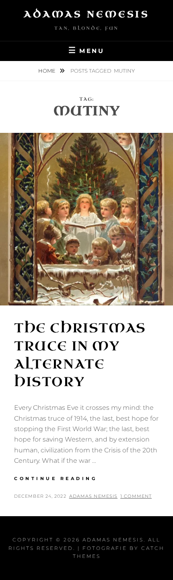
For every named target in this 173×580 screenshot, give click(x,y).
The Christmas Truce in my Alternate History (80, 355)
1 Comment (136, 496)
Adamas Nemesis (86, 14)
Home (47, 70)
